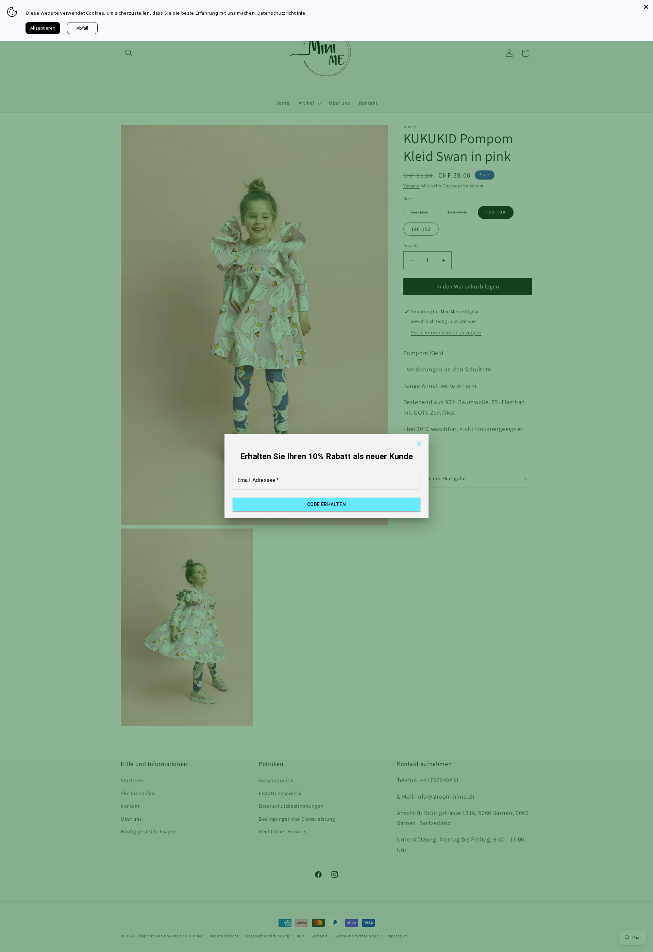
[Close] (646, 6)
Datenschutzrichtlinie (281, 13)
